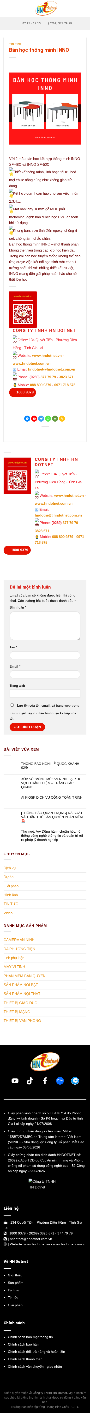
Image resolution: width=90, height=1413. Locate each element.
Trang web (17, 686)
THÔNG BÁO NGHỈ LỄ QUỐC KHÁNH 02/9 (50, 766)
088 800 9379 (40, 385)
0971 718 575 (64, 385)
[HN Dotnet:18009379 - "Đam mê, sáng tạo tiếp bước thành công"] (45, 8)
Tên (13, 647)
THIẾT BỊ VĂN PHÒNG (22, 1021)
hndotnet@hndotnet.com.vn (51, 369)
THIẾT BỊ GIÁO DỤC (20, 1003)
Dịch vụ (10, 868)
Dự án (8, 877)
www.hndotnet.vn (47, 355)
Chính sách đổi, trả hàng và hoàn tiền (36, 1351)
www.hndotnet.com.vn (31, 363)
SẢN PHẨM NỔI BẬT (21, 984)
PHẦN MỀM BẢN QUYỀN (25, 976)
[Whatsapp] (48, 419)
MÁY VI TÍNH (14, 967)
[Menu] (6, 8)
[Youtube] (34, 419)
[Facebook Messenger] (27, 419)
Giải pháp (11, 886)
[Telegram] (41, 419)
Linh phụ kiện (14, 957)
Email (15, 666)
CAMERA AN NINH (19, 940)
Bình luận (18, 607)
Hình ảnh (11, 895)
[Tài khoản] (84, 8)
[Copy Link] (62, 419)
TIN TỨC (15, 44)
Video (8, 913)
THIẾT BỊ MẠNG (17, 1011)
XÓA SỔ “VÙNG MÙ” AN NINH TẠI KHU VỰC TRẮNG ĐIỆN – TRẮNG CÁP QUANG (51, 783)
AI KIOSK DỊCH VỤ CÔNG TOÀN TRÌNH (52, 797)
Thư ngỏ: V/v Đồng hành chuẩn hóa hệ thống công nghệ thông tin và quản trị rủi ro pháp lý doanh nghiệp (52, 835)
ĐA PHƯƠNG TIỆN (19, 949)
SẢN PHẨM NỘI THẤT (22, 994)
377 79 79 (48, 377)
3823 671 (66, 377)
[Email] (55, 419)
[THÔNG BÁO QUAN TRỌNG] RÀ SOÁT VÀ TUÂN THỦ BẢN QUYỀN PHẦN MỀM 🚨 (52, 817)
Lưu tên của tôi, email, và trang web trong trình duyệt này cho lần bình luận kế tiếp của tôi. (44, 712)
